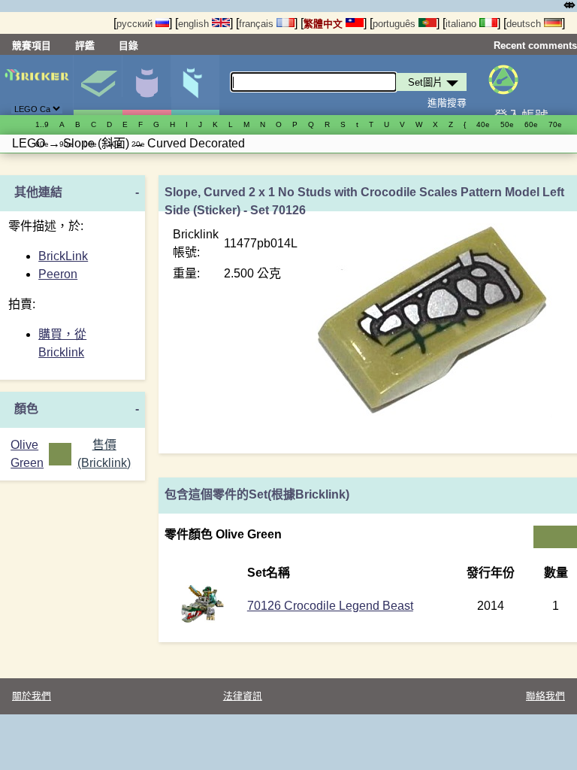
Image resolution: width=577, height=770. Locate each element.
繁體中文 (325, 23)
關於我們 (31, 696)
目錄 (128, 45)
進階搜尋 (447, 102)
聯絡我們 (545, 696)
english (195, 23)
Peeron (57, 274)
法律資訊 (242, 696)
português (395, 23)
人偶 (146, 85)
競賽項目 (31, 45)
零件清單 (195, 85)
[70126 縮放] (202, 618)
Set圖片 (98, 85)
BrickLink (63, 256)
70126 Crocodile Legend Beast (330, 605)
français (257, 23)
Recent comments (535, 45)
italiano (462, 23)
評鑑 (85, 45)
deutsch (525, 23)
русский (136, 23)
